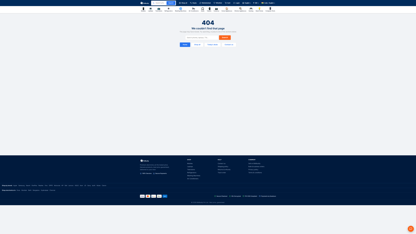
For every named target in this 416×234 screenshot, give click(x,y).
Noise (99, 185)
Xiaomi (28, 185)
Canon (104, 185)
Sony (89, 185)
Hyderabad (44, 190)
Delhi (29, 190)
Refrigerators (169, 9)
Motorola (57, 185)
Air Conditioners (194, 9)
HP (62, 185)
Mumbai (24, 190)
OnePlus (34, 185)
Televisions (158, 9)
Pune (18, 190)
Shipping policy (223, 166)
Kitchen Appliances (240, 9)
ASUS (77, 185)
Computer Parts (270, 9)
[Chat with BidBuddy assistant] (411, 229)
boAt (93, 185)
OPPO (51, 185)
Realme (40, 185)
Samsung (21, 185)
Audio (202, 9)
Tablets (209, 9)
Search (225, 37)
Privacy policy (253, 169)
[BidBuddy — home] (144, 3)
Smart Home (259, 9)
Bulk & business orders (256, 166)
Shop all (197, 45)
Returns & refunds (224, 169)
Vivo (46, 185)
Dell (66, 185)
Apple (15, 185)
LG (85, 185)
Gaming (251, 9)
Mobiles (143, 9)
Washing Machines (180, 9)
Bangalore (36, 190)
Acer (81, 185)
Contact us (229, 45)
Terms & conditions (255, 172)
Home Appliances (227, 9)
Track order (222, 172)
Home (185, 45)
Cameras (216, 9)
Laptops (150, 9)
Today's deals (212, 45)
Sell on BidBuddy (254, 163)
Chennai (52, 190)
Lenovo (70, 185)
